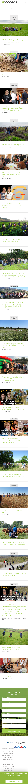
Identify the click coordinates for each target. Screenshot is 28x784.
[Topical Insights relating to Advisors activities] (14, 225)
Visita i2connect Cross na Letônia (12, 75)
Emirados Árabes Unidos (8, 723)
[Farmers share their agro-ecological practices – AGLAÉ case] (14, 397)
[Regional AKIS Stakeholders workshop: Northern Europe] (14, 635)
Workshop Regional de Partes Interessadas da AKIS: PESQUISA (11, 648)
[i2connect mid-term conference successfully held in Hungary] (14, 131)
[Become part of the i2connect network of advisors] (14, 497)
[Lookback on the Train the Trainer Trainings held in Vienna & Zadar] (14, 162)
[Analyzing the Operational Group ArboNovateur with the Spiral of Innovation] (14, 192)
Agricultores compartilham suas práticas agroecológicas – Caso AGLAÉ (13, 408)
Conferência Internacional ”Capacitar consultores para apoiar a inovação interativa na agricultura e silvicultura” (13, 275)
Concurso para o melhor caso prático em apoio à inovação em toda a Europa (14, 543)
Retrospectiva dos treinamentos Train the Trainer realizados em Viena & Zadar (13, 174)
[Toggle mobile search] (22, 2)
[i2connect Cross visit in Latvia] (14, 62)
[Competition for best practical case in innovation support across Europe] (14, 530)
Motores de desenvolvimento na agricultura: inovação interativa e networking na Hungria (11, 440)
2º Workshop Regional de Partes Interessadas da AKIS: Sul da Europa (13, 475)
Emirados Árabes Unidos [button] (14, 778)
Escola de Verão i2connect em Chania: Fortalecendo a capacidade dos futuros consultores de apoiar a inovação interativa (13, 305)
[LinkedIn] (24, 747)
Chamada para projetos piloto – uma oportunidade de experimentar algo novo (13, 345)
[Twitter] (18, 747)
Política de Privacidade (8, 748)
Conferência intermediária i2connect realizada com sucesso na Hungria (13, 145)
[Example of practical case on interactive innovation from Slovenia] (14, 562)
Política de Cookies (8, 750)
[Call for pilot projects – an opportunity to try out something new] (14, 330)
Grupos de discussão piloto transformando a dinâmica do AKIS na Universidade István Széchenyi (13, 41)
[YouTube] (21, 747)
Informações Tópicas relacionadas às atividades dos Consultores (13, 240)
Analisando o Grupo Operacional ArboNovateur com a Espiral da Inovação (12, 205)
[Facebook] (15, 747)
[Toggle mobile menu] (25, 2)
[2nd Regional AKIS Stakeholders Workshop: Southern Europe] (14, 460)
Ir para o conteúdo (7, 676)
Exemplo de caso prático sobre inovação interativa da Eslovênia (14, 574)
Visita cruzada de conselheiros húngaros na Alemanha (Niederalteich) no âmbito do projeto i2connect (14, 379)
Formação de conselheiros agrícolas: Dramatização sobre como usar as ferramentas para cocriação (13, 108)
